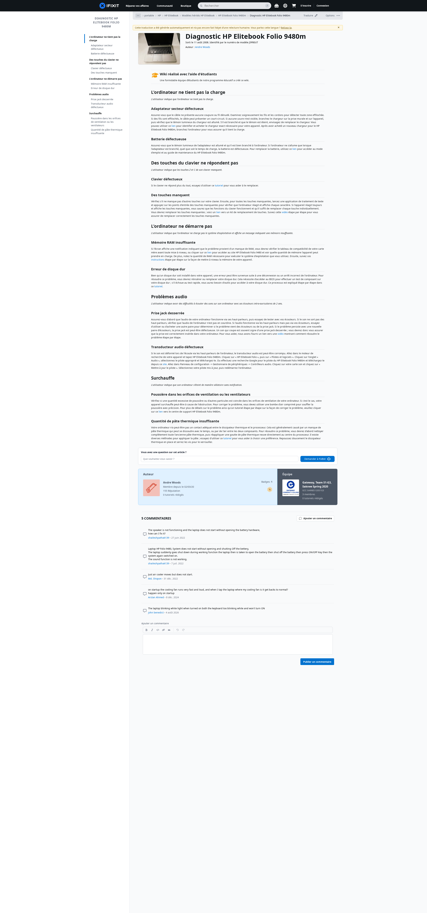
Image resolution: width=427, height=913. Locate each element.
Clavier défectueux (101, 68)
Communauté (165, 5)
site (165, 364)
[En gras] (146, 630)
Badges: (266, 481)
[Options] (138, 16)
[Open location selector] (285, 5)
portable (149, 15)
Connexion (323, 5)
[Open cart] (294, 5)
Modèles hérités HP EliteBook (198, 15)
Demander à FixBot (315, 458)
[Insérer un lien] (163, 630)
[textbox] (238, 644)
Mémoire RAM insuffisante (106, 83)
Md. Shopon (155, 578)
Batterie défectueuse (102, 53)
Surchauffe (95, 113)
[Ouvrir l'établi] (276, 5)
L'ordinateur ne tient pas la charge (104, 38)
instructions (157, 259)
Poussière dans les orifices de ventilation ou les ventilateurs (106, 122)
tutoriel (219, 185)
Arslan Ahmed (156, 597)
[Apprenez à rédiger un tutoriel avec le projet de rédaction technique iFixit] (269, 489)
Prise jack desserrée (102, 99)
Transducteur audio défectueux (102, 105)
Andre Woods (202, 47)
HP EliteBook (171, 15)
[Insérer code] (157, 630)
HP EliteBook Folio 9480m (232, 15)
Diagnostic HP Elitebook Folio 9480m (106, 22)
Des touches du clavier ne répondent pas (104, 61)
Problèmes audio (99, 94)
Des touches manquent (104, 72)
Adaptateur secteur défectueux (102, 47)
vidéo (285, 212)
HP (159, 15)
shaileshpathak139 (158, 537)
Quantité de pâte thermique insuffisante (106, 131)
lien (173, 125)
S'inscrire (306, 5)
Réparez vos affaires (137, 5)
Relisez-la (286, 27)
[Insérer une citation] (169, 630)
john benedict (156, 612)
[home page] (109, 6)
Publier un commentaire (317, 661)
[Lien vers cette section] (149, 93)
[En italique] (152, 630)
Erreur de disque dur (103, 88)
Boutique (186, 5)
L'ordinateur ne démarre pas (105, 78)
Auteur (148, 474)
